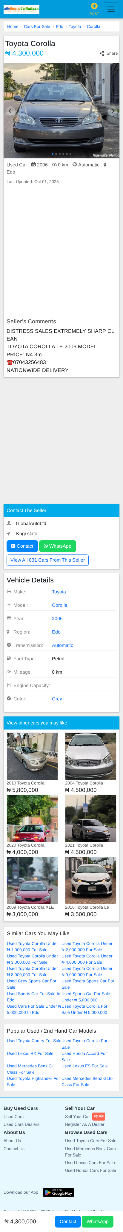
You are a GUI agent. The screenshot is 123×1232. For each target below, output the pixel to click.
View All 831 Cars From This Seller (47, 560)
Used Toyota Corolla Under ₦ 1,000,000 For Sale (32, 946)
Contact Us (14, 1148)
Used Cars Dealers (21, 1124)
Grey (57, 698)
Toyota (75, 26)
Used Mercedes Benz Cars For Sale (90, 1152)
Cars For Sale (37, 26)
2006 (57, 618)
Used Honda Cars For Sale (90, 1170)
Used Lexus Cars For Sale (90, 1162)
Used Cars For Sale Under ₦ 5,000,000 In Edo (34, 1009)
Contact (24, 546)
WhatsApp (59, 546)
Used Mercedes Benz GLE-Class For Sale (87, 1081)
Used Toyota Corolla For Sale (84, 1043)
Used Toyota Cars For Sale (90, 1140)
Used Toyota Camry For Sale (34, 1040)
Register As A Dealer (84, 1124)
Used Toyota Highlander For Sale (33, 1081)
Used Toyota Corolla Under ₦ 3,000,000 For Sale (32, 959)
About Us (12, 1140)
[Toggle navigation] (111, 9)
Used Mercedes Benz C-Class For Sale (30, 1069)
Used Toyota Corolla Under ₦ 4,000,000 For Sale (87, 959)
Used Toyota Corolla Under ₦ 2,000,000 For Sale (87, 946)
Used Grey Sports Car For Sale (31, 984)
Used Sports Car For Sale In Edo (33, 996)
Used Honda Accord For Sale (84, 1056)
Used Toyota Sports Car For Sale (87, 984)
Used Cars (14, 1116)
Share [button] (112, 53)
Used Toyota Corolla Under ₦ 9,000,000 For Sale (87, 971)
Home (13, 26)
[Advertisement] (61, 251)
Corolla (93, 26)
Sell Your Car (84, 1116)
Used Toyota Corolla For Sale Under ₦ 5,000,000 (84, 1009)
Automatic (62, 645)
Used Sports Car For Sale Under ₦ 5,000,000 (85, 996)
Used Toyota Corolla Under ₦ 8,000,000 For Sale (32, 971)
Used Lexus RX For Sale (30, 1053)
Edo (59, 26)
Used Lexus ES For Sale (84, 1066)
